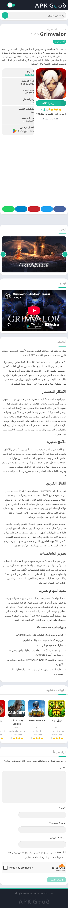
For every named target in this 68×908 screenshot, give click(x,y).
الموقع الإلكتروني (58, 837)
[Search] (5, 15)
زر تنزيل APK (48, 103)
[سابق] (65, 254)
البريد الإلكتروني (57, 822)
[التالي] (3, 254)
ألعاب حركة (52, 29)
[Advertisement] (34, 169)
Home (63, 29)
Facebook (59, 209)
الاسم (62, 808)
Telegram (21, 209)
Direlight (29, 74)
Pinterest (34, 209)
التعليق (62, 767)
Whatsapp (8, 209)
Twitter (47, 209)
